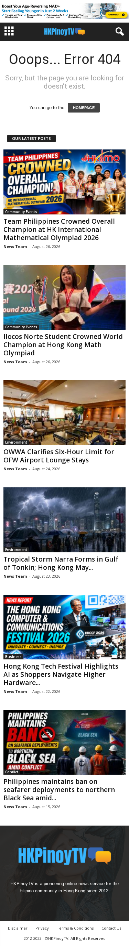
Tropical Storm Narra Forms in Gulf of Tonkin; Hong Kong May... (60, 563)
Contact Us (111, 928)
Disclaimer (18, 928)
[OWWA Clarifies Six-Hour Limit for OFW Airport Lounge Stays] (64, 412)
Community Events (21, 211)
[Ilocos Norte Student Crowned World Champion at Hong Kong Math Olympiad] (64, 297)
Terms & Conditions (75, 928)
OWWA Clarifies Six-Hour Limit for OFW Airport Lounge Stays (58, 455)
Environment (16, 442)
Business (13, 656)
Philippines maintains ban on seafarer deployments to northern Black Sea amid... (59, 789)
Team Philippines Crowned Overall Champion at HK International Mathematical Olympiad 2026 (59, 229)
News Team (15, 246)
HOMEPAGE (84, 108)
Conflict (11, 772)
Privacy (42, 928)
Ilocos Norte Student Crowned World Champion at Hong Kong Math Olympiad (63, 344)
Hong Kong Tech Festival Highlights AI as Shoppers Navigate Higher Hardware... (60, 674)
